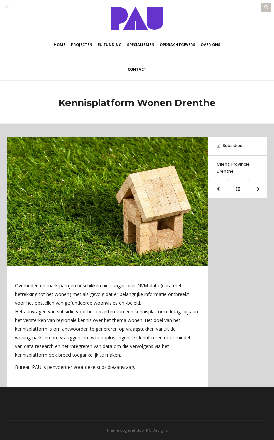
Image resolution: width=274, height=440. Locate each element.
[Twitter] (7, 7)
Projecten (81, 44)
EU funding (110, 44)
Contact (137, 69)
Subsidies (232, 145)
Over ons (210, 44)
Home (59, 44)
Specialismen (140, 44)
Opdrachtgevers (177, 44)
